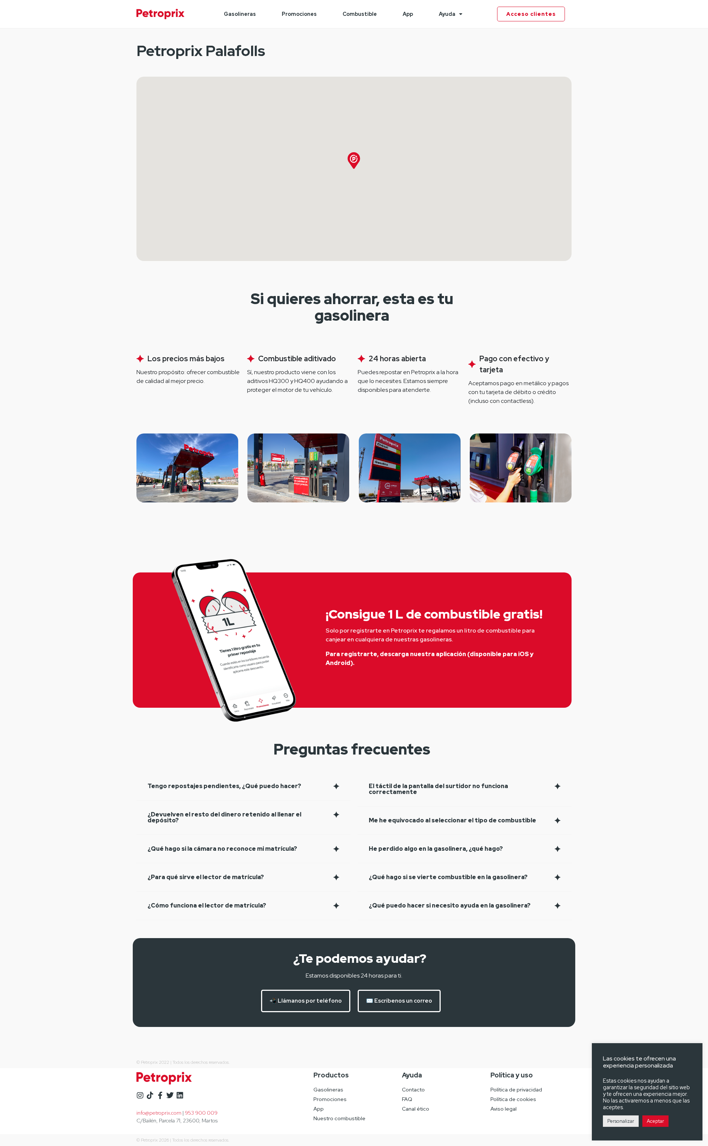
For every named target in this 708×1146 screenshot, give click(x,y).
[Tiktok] (150, 1095)
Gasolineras (240, 14)
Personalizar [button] (620, 1121)
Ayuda (447, 14)
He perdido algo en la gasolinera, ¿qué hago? (436, 849)
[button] (243, 786)
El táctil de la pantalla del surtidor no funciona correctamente (438, 789)
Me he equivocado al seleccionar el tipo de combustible (452, 820)
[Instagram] (140, 1095)
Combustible (360, 14)
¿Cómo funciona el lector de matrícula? (207, 905)
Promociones (299, 14)
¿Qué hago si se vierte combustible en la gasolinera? (448, 877)
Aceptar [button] (655, 1121)
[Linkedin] (180, 1095)
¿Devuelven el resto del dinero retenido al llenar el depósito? (224, 817)
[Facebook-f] (160, 1095)
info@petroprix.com (158, 1113)
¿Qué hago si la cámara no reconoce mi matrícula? (222, 849)
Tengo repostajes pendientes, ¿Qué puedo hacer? (224, 786)
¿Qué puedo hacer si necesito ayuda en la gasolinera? (450, 905)
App (408, 14)
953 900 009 (201, 1113)
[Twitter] (170, 1095)
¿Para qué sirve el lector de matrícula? (206, 877)
